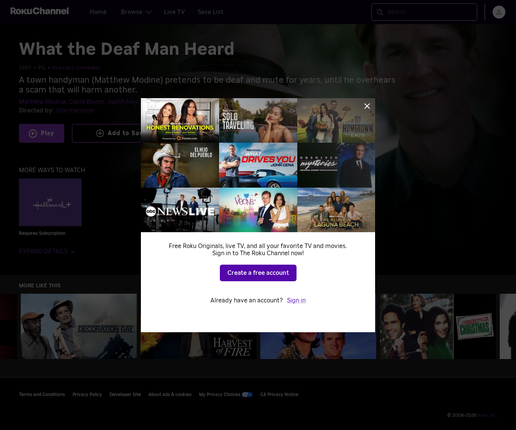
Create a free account (258, 273)
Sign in (296, 300)
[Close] (367, 106)
